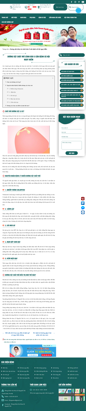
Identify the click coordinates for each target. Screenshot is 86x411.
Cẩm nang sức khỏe (55, 17)
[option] (43, 35)
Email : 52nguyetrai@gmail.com (13, 400)
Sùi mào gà (6, 374)
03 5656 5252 (32, 7)
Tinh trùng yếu (56, 374)
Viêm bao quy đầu (24, 378)
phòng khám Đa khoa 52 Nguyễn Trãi (15, 299)
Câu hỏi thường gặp (8, 22)
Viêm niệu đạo (40, 374)
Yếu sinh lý (55, 378)
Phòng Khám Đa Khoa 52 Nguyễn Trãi (15, 390)
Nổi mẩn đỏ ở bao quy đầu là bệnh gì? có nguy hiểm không (17, 334)
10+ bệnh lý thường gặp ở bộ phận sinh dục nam (42, 334)
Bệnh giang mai (7, 378)
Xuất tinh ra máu (74, 374)
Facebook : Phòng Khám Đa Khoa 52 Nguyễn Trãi (15, 405)
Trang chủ (5, 17)
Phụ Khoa (32, 17)
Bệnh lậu (5, 368)
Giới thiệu (14, 17)
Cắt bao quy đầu (24, 368)
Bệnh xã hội (42, 17)
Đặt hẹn (71, 153)
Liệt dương (56, 368)
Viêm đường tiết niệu (42, 371)
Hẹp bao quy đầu (24, 374)
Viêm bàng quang (41, 368)
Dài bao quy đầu (24, 371)
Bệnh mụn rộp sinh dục (9, 371)
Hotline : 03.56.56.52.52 (11, 396)
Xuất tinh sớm (73, 378)
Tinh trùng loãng (57, 371)
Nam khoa (23, 17)
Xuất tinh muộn (74, 371)
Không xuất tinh (74, 368)
